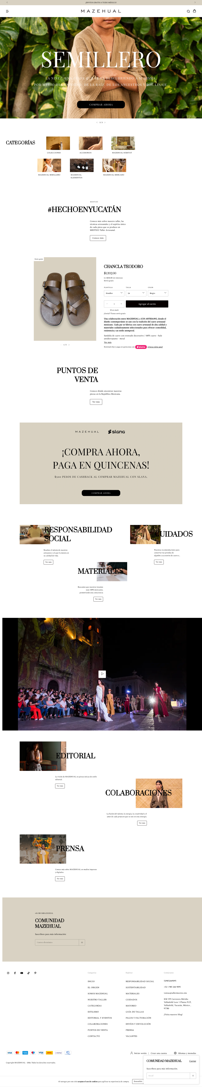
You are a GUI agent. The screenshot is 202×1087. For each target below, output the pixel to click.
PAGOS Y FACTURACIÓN (138, 1017)
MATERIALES (132, 993)
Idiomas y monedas (187, 1053)
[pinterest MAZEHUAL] (35, 973)
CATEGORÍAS (94, 1005)
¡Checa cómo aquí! (155, 347)
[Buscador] (188, 11)
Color (150, 287)
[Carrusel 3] (101, 67)
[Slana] (141, 347)
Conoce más (98, 238)
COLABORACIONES (98, 1024)
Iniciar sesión (140, 1053)
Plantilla (108, 287)
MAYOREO (131, 1005)
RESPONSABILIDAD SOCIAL (140, 981)
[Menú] (7, 11)
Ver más (96, 401)
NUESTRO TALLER (97, 999)
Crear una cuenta (159, 1053)
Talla (128, 287)
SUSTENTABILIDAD (136, 987)
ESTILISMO (93, 1011)
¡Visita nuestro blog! (173, 1014)
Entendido (138, 1081)
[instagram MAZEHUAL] (8, 973)
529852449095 (170, 980)
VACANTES (131, 1036)
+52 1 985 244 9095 (172, 986)
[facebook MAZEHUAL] (15, 973)
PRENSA (130, 1030)
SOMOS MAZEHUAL (98, 993)
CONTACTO (94, 1036)
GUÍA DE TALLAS (135, 1011)
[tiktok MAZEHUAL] (28, 973)
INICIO (91, 981)
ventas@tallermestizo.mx (175, 993)
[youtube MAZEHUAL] (22, 973)
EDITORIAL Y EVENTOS (100, 1017)
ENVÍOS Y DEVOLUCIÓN (138, 1024)
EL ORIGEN (93, 987)
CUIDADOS (131, 999)
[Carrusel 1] (101, 463)
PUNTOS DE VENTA (98, 1030)
